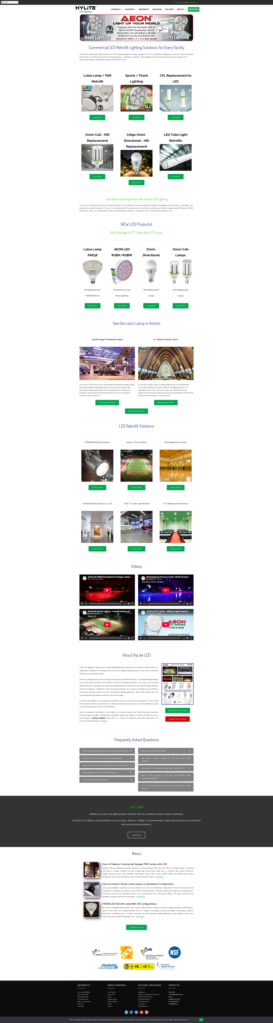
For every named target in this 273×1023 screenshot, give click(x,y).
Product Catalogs (112, 1001)
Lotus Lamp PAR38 (82, 994)
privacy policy (193, 1020)
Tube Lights (80, 1006)
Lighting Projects (112, 999)
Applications (157, 9)
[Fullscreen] (132, 604)
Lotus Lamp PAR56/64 (83, 992)
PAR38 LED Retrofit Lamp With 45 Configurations (129, 903)
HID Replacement (143, 1006)
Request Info (193, 9)
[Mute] (129, 604)
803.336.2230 (180, 2)
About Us (180, 9)
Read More (159, 877)
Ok (201, 1020)
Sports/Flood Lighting (144, 999)
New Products (144, 9)
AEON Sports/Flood (82, 996)
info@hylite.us (193, 2)
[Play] (82, 604)
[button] (107, 751)
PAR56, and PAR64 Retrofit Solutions (148, 994)
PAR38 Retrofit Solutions (145, 996)
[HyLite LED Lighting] (86, 13)
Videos (110, 1004)
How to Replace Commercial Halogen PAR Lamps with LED (134, 864)
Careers (110, 1006)
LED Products (116, 9)
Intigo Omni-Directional (83, 1001)
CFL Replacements (82, 999)
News (109, 996)
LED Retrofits (130, 9)
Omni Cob (80, 1004)
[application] (107, 590)
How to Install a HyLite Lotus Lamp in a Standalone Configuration (138, 883)
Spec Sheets (169, 9)
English (5, 2)
